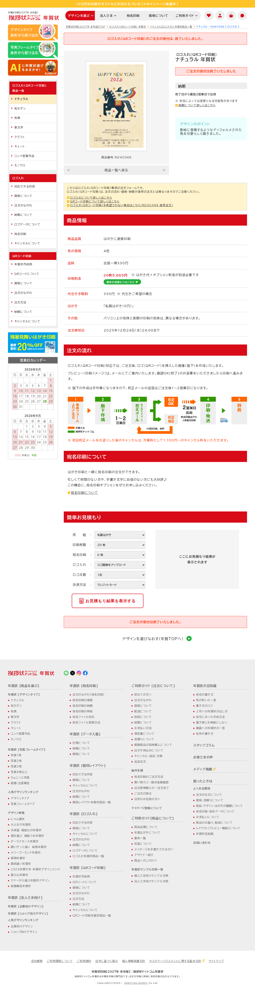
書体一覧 (140, 838)
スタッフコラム (204, 745)
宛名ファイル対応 (83, 717)
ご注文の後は (143, 793)
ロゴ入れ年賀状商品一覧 (88, 856)
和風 (17, 117)
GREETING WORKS (136, 983)
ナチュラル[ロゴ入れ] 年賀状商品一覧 (171, 26)
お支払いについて (207, 817)
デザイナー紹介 (144, 855)
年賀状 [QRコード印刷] (88, 867)
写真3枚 (16, 766)
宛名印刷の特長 (83, 711)
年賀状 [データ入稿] (85, 734)
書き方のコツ (204, 705)
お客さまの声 (203, 757)
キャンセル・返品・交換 (148, 756)
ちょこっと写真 (20, 777)
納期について (23, 214)
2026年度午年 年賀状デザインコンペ (35, 869)
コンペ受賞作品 (24, 156)
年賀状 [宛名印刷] (84, 685)
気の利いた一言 (206, 700)
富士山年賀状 (19, 875)
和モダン (20, 108)
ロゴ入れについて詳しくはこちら (91, 197)
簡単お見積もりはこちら (122, 282)
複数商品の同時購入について (153, 744)
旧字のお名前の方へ (147, 799)
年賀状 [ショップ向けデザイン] (28, 913)
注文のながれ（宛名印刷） (89, 694)
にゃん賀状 (18, 819)
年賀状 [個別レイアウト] (88, 765)
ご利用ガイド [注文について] (153, 685)
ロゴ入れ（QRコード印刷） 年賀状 (127, 26)
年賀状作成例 (23, 264)
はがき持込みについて (148, 750)
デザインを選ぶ (79, 15)
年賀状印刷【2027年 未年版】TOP (85, 26)
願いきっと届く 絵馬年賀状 (29, 847)
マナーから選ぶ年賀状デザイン (30, 880)
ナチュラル (21, 99)
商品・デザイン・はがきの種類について (219, 805)
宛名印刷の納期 (83, 705)
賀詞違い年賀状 (21, 863)
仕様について (81, 742)
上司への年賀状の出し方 (212, 711)
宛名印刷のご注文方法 (148, 776)
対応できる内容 (24, 186)
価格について (158, 15)
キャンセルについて (27, 243)
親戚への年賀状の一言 (210, 728)
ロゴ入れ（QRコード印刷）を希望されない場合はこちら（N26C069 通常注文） (121, 205)
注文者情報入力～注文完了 (151, 788)
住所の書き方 (204, 733)
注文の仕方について (209, 794)
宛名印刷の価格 (83, 700)
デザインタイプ (20, 798)
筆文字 (18, 127)
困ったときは (203, 781)
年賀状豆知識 (204, 833)
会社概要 (37, 961)
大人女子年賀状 (21, 824)
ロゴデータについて (27, 224)
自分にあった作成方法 (210, 717)
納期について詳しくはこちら (197, 105)
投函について (143, 717)
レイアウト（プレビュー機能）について (218, 828)
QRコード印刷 (21, 256)
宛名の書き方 (204, 694)
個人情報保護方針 (133, 961)
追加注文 (140, 761)
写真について (143, 843)
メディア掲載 (202, 769)
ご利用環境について (60, 961)
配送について (143, 711)
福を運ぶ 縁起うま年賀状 (27, 835)
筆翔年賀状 (18, 858)
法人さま (106, 15)
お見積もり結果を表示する (110, 601)
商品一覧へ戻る (116, 170)
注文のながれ (23, 205)
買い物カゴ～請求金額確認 (151, 782)
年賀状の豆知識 (204, 685)
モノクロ (19, 165)
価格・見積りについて (209, 800)
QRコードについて (26, 273)
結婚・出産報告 (20, 783)
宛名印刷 (133, 15)
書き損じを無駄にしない (211, 722)
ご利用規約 (84, 961)
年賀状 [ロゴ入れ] (84, 813)
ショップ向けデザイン (24, 932)
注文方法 (20, 302)
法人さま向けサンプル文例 (151, 881)
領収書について (144, 733)
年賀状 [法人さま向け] (25, 897)
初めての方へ (143, 694)
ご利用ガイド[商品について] (152, 818)
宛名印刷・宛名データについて (215, 811)
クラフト (19, 137)
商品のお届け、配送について (214, 822)
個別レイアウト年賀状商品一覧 (92, 802)
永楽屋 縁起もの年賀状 (26, 830)
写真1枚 (16, 755)
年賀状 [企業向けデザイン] (26, 906)
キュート (19, 146)
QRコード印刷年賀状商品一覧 (92, 915)
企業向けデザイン (22, 926)
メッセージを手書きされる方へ (154, 849)
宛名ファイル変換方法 (86, 722)
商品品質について (145, 827)
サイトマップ (216, 961)
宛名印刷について (84, 492)
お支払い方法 (143, 728)
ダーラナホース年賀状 (25, 841)
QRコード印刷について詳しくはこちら (95, 201)
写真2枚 (16, 760)
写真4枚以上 (19, 772)
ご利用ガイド (185, 15)
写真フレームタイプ (23, 803)
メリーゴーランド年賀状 (26, 852)
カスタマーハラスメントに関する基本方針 (175, 961)
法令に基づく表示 (106, 961)
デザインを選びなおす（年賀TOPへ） (152, 639)
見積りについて (144, 739)
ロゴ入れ (18, 178)
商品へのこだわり (145, 860)
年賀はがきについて (147, 832)
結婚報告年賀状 (21, 886)
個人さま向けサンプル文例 (151, 875)
